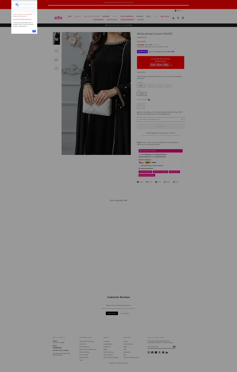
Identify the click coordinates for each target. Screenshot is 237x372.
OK (34, 31)
